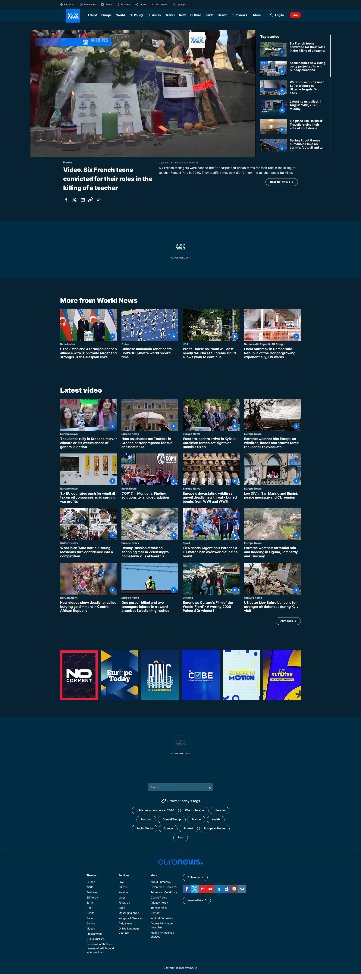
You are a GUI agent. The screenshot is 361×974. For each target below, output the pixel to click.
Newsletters (195, 900)
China (125, 343)
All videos (286, 620)
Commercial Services (163, 887)
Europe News (69, 433)
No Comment (68, 597)
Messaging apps (129, 913)
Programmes (94, 933)
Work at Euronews (162, 918)
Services (124, 875)
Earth (209, 15)
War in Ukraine (194, 810)
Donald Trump (172, 819)
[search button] (175, 5)
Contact (155, 913)
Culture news (69, 542)
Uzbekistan (67, 343)
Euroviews (239, 15)
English (67, 4)
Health (222, 15)
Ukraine (220, 810)
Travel (169, 15)
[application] (143, 93)
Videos (90, 928)
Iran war (146, 819)
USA (185, 343)
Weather (124, 892)
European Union (214, 828)
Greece (168, 828)
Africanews (125, 923)
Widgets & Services (131, 918)
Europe (106, 15)
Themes (91, 875)
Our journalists (95, 939)
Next (182, 15)
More (154, 875)
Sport (186, 542)
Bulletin (123, 887)
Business (154, 15)
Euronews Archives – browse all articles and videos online (100, 948)
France (196, 819)
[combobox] (194, 5)
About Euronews (161, 881)
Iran (180, 837)
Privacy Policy (159, 902)
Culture (195, 15)
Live (295, 15)
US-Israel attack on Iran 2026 (155, 810)
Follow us (124, 902)
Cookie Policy (159, 897)
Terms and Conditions (164, 892)
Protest (188, 828)
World (120, 15)
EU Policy (136, 15)
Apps (122, 907)
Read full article (280, 181)
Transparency (159, 907)
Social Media (144, 828)
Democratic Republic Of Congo (264, 343)
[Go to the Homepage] (73, 16)
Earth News (129, 488)
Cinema (188, 597)
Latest (92, 15)
